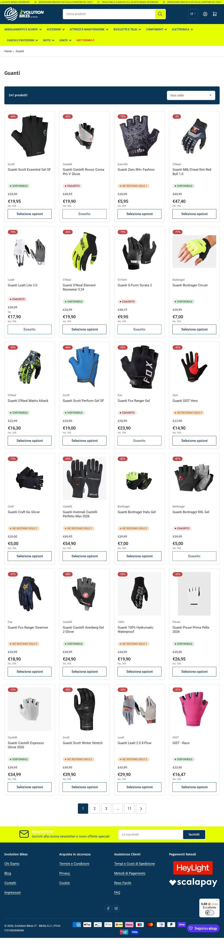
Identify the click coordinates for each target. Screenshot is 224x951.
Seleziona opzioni (30, 214)
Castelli (67, 164)
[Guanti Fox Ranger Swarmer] (29, 594)
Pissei (176, 622)
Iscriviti (194, 834)
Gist (175, 395)
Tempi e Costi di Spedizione (134, 864)
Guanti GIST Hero (185, 401)
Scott (11, 164)
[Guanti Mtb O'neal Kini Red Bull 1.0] (194, 136)
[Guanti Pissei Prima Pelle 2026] (194, 594)
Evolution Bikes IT (26, 925)
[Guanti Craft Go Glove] (29, 478)
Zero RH (123, 164)
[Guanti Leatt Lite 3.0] (29, 251)
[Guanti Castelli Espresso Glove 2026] (29, 709)
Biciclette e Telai (125, 29)
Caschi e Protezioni (20, 40)
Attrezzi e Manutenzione (87, 29)
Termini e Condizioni (74, 864)
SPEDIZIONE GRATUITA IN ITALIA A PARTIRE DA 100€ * (60, 2)
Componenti (154, 29)
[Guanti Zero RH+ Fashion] (139, 136)
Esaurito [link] (85, 214)
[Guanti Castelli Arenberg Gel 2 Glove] (84, 594)
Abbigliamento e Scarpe (21, 29)
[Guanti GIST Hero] (194, 367)
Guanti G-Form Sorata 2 (135, 285)
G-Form (122, 279)
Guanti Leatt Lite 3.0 (22, 285)
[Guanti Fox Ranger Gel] (139, 367)
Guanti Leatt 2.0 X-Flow (134, 743)
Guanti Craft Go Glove (24, 512)
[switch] (209, 912)
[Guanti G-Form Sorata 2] (139, 251)
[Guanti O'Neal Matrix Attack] (29, 367)
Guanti (20, 51)
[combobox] (114, 14)
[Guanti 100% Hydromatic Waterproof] (139, 594)
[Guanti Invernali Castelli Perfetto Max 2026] (84, 478)
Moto (47, 40)
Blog (7, 873)
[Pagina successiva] (141, 808)
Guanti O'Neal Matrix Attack (28, 401)
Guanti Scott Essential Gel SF (29, 170)
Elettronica (180, 29)
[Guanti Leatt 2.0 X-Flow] (139, 709)
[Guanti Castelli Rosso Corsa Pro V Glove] (84, 136)
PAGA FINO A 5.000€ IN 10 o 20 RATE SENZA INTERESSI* (124, 2)
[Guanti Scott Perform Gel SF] (84, 367)
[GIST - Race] (194, 709)
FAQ (117, 892)
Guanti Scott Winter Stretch (83, 743)
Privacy (65, 873)
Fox (120, 395)
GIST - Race (181, 743)
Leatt (11, 279)
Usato (64, 40)
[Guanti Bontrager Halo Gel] (139, 478)
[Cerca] (160, 14)
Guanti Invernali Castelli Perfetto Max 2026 (80, 514)
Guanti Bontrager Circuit (190, 285)
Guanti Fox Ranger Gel (134, 401)
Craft (11, 506)
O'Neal (177, 164)
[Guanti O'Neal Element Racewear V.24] (84, 251)
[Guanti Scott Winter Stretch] (84, 709)
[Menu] (217, 901)
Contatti (10, 883)
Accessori (54, 29)
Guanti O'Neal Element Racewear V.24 (79, 287)
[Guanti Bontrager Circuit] (194, 251)
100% (121, 622)
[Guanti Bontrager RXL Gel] (194, 478)
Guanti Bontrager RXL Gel (191, 512)
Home (8, 51)
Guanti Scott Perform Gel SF (83, 401)
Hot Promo (84, 40)
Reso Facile (122, 883)
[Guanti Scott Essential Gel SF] (29, 136)
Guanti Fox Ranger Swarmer (28, 627)
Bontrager (179, 279)
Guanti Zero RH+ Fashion (136, 170)
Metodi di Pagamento (129, 873)
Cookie (64, 883)
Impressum (12, 892)
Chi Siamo (11, 864)
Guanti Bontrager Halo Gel (137, 512)
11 (129, 809)
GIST (176, 737)
